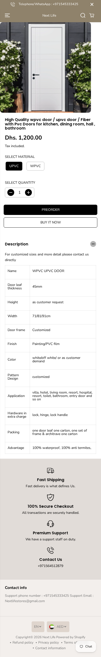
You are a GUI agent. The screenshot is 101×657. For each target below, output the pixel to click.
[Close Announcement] (92, 4)
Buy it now (50, 222)
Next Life (48, 637)
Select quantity (20, 182)
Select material (20, 156)
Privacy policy (48, 642)
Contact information (50, 648)
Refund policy (23, 642)
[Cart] (91, 15)
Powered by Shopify (70, 637)
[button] (8, 15)
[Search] (82, 15)
